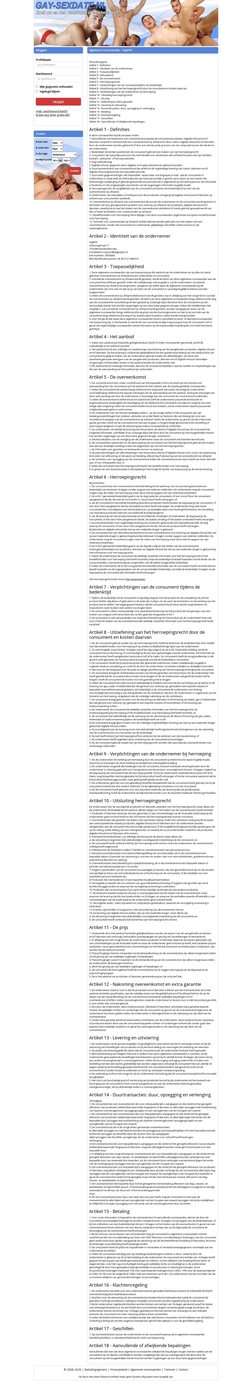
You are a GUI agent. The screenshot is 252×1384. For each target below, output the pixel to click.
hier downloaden (135, 579)
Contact (183, 1369)
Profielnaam (43, 59)
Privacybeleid (118, 1369)
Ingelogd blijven (49, 91)
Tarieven (169, 1369)
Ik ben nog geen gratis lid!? (53, 115)
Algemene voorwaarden (145, 1369)
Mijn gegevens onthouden (55, 86)
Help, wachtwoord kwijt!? (52, 111)
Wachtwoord (43, 73)
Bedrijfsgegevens (95, 1369)
